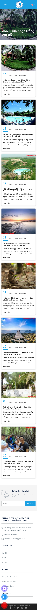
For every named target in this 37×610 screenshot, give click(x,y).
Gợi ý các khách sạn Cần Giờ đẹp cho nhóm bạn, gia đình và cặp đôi (16, 244)
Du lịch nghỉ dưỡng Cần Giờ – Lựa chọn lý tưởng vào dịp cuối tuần (18, 462)
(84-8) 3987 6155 (10, 534)
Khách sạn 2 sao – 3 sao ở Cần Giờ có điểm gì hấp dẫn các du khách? (16, 81)
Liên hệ (4, 562)
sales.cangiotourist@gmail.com (14, 539)
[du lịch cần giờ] (19, 4)
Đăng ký (30, 503)
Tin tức (3, 558)
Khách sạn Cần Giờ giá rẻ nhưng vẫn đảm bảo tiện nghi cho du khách (18, 299)
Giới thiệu (4, 553)
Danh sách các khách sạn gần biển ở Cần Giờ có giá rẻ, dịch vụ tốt (18, 353)
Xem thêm (6, 94)
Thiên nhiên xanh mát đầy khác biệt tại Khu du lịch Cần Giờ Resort (17, 408)
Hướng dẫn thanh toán (9, 577)
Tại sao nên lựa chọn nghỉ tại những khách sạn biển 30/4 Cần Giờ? (18, 135)
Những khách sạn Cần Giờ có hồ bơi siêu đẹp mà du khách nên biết (17, 190)
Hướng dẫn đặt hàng (8, 581)
